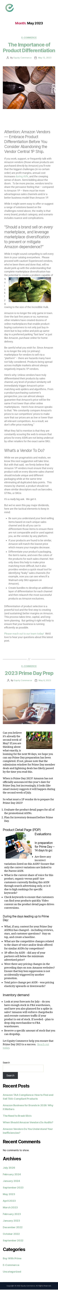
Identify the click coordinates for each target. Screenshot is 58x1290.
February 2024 (12, 1174)
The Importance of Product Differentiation (29, 48)
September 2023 (13, 1187)
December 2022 (13, 1227)
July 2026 (9, 1167)
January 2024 (11, 1180)
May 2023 (9, 1194)
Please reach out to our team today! (24, 633)
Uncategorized (12, 1271)
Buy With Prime (12, 1258)
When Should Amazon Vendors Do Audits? (28, 1122)
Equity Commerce (23, 57)
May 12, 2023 (44, 57)
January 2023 (11, 1220)
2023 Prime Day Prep (29, 673)
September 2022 (13, 1240)
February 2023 (12, 1214)
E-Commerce (29, 37)
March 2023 (10, 1207)
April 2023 (9, 1200)
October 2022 (11, 1233)
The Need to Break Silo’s (17, 1115)
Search (6, 1062)
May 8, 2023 (45, 680)
